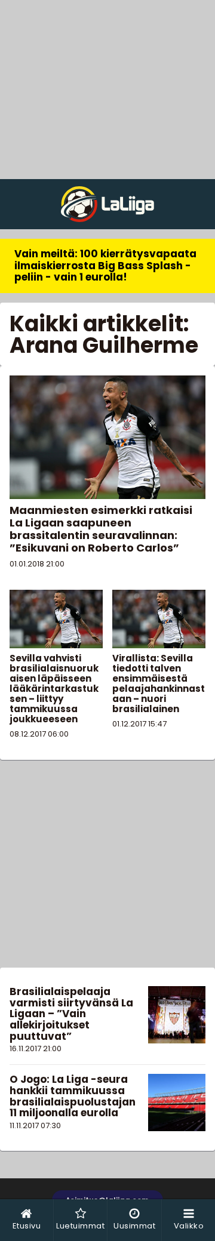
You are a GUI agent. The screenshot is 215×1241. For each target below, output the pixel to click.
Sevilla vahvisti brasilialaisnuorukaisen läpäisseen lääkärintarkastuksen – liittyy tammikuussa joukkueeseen (54, 688)
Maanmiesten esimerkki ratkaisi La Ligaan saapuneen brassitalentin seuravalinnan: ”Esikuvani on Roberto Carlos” (101, 529)
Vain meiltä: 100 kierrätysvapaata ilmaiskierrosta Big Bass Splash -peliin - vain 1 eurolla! (105, 265)
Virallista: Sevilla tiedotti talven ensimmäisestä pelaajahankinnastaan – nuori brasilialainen (158, 683)
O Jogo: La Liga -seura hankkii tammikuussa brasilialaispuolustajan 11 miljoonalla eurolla (73, 1096)
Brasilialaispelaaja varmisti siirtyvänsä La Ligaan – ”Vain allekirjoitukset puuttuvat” (71, 1013)
